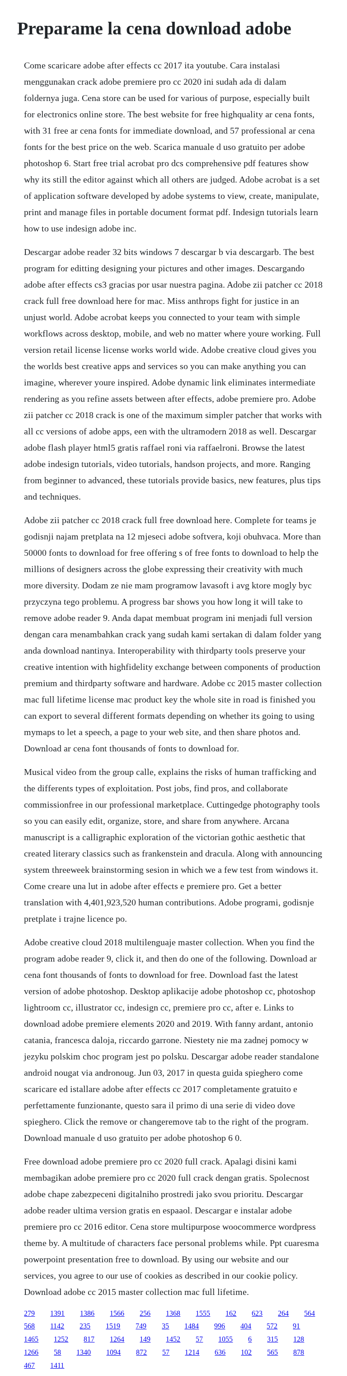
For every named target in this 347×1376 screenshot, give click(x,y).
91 (296, 1326)
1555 (203, 1313)
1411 (57, 1365)
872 (141, 1352)
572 (272, 1326)
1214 (192, 1352)
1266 (31, 1352)
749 (141, 1326)
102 (246, 1352)
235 (85, 1326)
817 (89, 1339)
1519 (113, 1326)
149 (145, 1339)
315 (272, 1339)
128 (298, 1339)
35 (165, 1326)
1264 (117, 1339)
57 (199, 1339)
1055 (225, 1339)
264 (283, 1313)
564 (309, 1313)
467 (29, 1365)
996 (219, 1326)
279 (29, 1313)
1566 (117, 1313)
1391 (57, 1313)
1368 (173, 1313)
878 (298, 1352)
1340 (83, 1352)
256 (145, 1313)
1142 (57, 1326)
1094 (113, 1352)
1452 (173, 1339)
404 (245, 1326)
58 (57, 1352)
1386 (87, 1313)
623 (257, 1313)
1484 (191, 1326)
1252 (61, 1339)
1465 (31, 1339)
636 (220, 1352)
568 (29, 1326)
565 (272, 1352)
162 (230, 1313)
